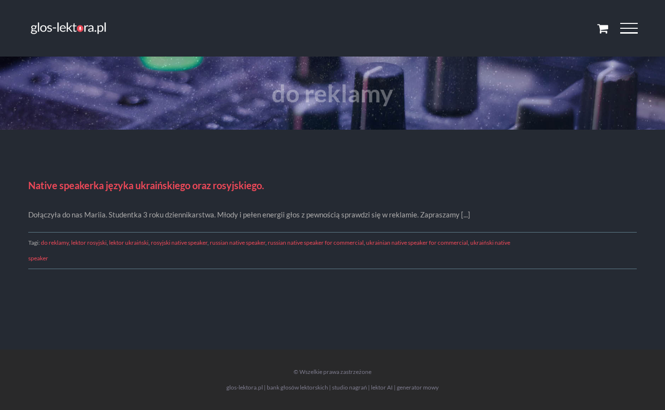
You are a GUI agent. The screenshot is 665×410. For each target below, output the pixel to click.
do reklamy (55, 242)
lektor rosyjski (89, 242)
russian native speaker (237, 242)
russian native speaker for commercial (316, 242)
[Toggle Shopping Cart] (602, 28)
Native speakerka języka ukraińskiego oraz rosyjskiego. (146, 185)
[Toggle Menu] (629, 28)
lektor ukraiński (128, 242)
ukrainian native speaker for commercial (417, 242)
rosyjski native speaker (179, 242)
